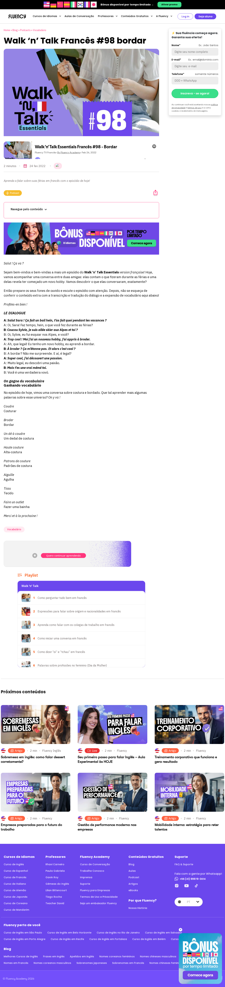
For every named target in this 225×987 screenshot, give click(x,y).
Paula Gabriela (55, 871)
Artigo (18, 750)
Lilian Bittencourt (56, 890)
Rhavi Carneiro (55, 864)
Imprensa (86, 877)
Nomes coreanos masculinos (52, 963)
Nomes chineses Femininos (166, 963)
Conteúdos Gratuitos (135, 16)
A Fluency (162, 16)
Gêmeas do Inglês (57, 884)
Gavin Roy (52, 877)
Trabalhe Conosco (92, 871)
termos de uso (194, 107)
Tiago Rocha (54, 897)
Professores (106, 16)
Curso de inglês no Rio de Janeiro (118, 932)
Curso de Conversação (95, 864)
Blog (15, 30)
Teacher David (55, 903)
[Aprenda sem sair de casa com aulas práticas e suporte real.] (81, 238)
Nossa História (137, 908)
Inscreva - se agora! (195, 93)
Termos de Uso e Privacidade (99, 897)
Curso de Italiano (15, 884)
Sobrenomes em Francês (128, 963)
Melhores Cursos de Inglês (21, 956)
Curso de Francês (15, 877)
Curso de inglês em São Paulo (23, 932)
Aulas (132, 871)
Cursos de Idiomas (45, 16)
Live (94, 750)
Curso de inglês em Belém (149, 939)
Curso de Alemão (15, 890)
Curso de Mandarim (16, 910)
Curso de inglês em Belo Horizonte (69, 932)
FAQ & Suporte (184, 864)
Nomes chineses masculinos (158, 956)
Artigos (133, 884)
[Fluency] (17, 16)
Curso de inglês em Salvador (163, 932)
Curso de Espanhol (16, 871)
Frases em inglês (54, 956)
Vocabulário (39, 30)
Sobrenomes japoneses (91, 963)
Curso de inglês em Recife (67, 939)
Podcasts (25, 30)
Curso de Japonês (15, 897)
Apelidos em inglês (82, 956)
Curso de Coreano (16, 903)
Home (7, 30)
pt (188, 902)
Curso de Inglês (14, 864)
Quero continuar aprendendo (63, 555)
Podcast (14, 193)
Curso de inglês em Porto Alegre (24, 939)
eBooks (133, 890)
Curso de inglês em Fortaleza (108, 939)
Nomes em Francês (16, 963)
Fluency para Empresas (95, 890)
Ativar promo (169, 4)
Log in (185, 16)
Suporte (85, 884)
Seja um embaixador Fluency (98, 903)
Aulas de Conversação (79, 16)
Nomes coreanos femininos (117, 956)
